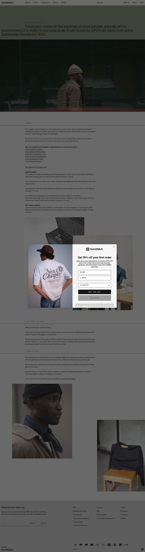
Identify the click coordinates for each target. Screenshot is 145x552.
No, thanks (94, 298)
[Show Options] (109, 285)
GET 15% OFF (94, 292)
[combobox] (94, 285)
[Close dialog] (114, 247)
